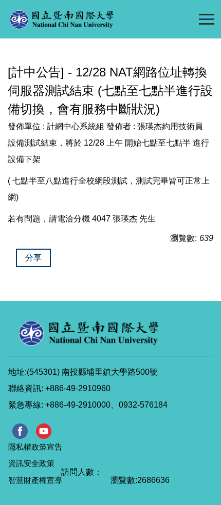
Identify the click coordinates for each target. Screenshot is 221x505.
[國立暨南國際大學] (83, 19)
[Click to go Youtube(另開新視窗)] (44, 431)
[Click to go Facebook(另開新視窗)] (20, 431)
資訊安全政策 (31, 463)
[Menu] (206, 19)
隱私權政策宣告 (35, 446)
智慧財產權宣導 (35, 480)
